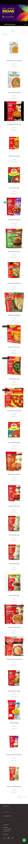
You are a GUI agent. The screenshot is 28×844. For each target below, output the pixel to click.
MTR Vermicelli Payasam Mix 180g (14, 754)
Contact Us (6, 827)
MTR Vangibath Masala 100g (14, 691)
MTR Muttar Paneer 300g (14, 347)
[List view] (15, 31)
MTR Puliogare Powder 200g (14, 474)
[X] (4, 838)
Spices (15, 504)
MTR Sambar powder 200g (14, 627)
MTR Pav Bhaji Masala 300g (14, 442)
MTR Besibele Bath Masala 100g (14, 124)
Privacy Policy (6, 831)
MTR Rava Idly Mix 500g (14, 534)
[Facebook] (8, 838)
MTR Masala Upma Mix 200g (14, 315)
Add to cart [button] (14, 66)
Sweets (15, 218)
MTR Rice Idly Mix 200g (14, 563)
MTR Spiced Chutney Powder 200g (14, 659)
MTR (13, 58)
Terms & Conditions (7, 829)
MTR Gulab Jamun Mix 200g (14, 219)
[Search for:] (27, 24)
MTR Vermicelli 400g (14, 722)
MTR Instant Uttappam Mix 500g (14, 786)
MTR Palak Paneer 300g (14, 378)
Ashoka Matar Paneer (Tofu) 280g (14, 60)
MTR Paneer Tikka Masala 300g (14, 410)
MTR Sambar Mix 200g (14, 595)
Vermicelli (14, 721)
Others (15, 58)
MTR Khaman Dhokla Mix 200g (14, 283)
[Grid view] (12, 31)
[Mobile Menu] (25, 24)
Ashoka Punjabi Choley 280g (14, 92)
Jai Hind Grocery (9, 24)
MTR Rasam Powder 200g (14, 506)
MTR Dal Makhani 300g (14, 187)
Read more (14, 352)
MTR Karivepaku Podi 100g (14, 251)
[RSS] (12, 838)
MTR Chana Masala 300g (14, 156)
